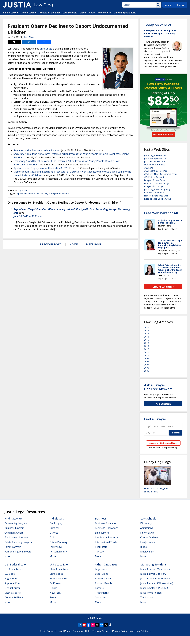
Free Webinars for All (161, 213)
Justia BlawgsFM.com (154, 161)
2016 (146, 336)
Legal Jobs (101, 569)
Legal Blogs (101, 573)
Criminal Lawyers (13, 532)
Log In (168, 5)
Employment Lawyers (16, 537)
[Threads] (97, 625)
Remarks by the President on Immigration (37, 150)
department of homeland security (32, 193)
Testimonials (147, 597)
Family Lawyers (12, 546)
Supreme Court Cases (154, 164)
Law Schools (69, 12)
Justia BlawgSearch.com (155, 158)
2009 (146, 358)
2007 (146, 364)
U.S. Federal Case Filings (155, 170)
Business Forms (104, 578)
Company (78, 631)
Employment (102, 532)
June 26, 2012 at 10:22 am (28, 216)
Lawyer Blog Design (153, 186)
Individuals (57, 518)
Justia (99, 618)
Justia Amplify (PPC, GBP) (154, 588)
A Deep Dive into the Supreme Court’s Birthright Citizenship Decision (160, 33)
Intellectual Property (106, 537)
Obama (65, 193)
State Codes (56, 573)
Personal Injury (58, 551)
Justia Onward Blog (151, 592)
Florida (53, 588)
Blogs (143, 546)
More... (8, 556)
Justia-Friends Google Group (157, 198)
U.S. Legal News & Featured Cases (160, 174)
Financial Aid (147, 532)
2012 (146, 349)
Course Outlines (149, 537)
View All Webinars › (163, 286)
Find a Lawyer (11, 12)
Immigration (55, 193)
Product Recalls (103, 583)
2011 (146, 352)
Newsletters (104, 12)
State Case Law (58, 578)
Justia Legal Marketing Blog (157, 189)
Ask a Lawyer (29, 12)
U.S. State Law (59, 564)
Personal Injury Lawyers (17, 551)
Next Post (93, 244)
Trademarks (102, 592)
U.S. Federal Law (15, 564)
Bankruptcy (56, 523)
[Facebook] (88, 625)
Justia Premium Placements (155, 578)
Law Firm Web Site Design (156, 183)
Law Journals (147, 542)
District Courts (12, 592)
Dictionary (146, 523)
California (55, 583)
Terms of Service (101, 631)
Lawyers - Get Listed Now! (163, 442)
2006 (146, 367)
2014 (146, 343)
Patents (99, 588)
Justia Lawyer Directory (153, 573)
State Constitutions (60, 569)
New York (55, 592)
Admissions (146, 528)
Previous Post (50, 244)
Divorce (54, 532)
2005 (146, 370)
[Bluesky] (101, 625)
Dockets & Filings (13, 597)
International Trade (106, 542)
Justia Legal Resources (155, 155)
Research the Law (49, 12)
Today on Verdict (157, 25)
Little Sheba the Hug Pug (156, 488)
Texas (53, 597)
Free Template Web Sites (156, 195)
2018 (146, 330)
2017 (146, 333)
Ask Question (163, 403)
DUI (52, 537)
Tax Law (99, 551)
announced (46, 48)
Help (87, 631)
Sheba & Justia (151, 491)
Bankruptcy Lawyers (15, 523)
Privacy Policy (119, 631)
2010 (146, 355)
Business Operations (106, 528)
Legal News (23, 190)
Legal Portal (64, 631)
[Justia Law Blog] (17, 5)
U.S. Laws (148, 167)
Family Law (56, 546)
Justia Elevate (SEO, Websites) (156, 583)
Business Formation (106, 523)
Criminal (54, 528)
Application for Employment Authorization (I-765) (41, 168)
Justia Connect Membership (155, 569)
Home (73, 244)
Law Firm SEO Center (154, 192)
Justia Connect (48, 631)
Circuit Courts (12, 588)
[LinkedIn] (80, 625)
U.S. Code (9, 573)
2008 (146, 361)
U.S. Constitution (13, 569)
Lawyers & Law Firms (154, 180)
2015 (146, 339)
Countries (100, 597)
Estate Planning (58, 542)
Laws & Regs (87, 12)
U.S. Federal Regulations (155, 177)
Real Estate (101, 546)
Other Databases (106, 564)
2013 (146, 346)
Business (100, 518)
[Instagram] (93, 625)
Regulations (11, 578)
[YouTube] (84, 625)
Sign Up (180, 5)
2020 (146, 327)
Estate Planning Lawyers (18, 542)
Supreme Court (13, 583)
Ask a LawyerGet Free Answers (158, 387)
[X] (106, 625)
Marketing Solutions (125, 12)
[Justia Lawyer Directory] (110, 625)
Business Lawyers (14, 528)
